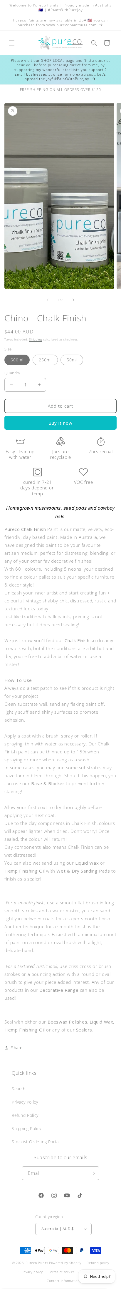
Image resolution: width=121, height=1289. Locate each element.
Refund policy (98, 1262)
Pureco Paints (37, 1262)
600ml (17, 360)
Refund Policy (25, 1115)
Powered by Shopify (65, 1262)
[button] (11, 42)
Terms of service (61, 1272)
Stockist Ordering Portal (36, 1142)
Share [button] (17, 1047)
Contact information (63, 1280)
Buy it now (60, 423)
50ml (72, 360)
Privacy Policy (25, 1102)
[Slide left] (47, 299)
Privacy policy (32, 1272)
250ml (45, 360)
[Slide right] (73, 299)
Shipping (35, 339)
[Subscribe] (92, 1173)
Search (19, 1089)
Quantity (12, 373)
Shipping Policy (26, 1128)
